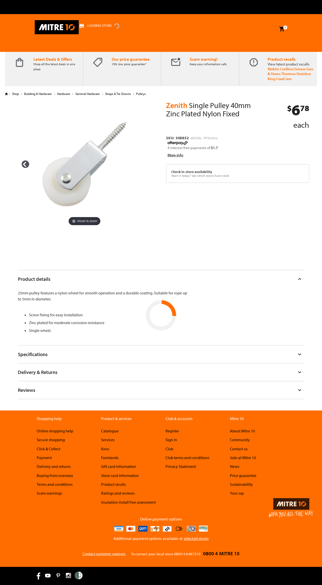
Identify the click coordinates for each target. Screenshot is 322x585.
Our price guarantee (131, 59)
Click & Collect (48, 448)
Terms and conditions (54, 484)
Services (108, 439)
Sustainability (241, 484)
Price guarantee (243, 475)
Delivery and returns (54, 466)
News (234, 466)
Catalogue (109, 430)
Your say (237, 493)
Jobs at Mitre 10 (243, 457)
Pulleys (140, 94)
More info (175, 155)
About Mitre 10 (242, 430)
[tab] (161, 279)
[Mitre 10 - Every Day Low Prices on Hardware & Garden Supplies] (57, 27)
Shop (15, 94)
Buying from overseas (55, 475)
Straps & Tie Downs (118, 94)
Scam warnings (49, 493)
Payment (44, 457)
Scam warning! (203, 59)
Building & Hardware (38, 94)
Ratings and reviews (118, 493)
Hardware (63, 94)
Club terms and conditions (187, 457)
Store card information (120, 475)
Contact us (239, 448)
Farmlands (109, 457)
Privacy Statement (181, 466)
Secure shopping (51, 439)
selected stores (196, 538)
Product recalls (282, 59)
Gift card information (118, 466)
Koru (105, 448)
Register (172, 430)
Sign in (171, 439)
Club (169, 448)
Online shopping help (55, 430)
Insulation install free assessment (128, 502)
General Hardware (88, 94)
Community (240, 439)
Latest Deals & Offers (52, 59)
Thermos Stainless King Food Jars (289, 76)
